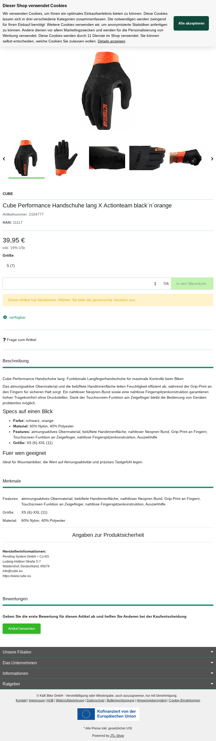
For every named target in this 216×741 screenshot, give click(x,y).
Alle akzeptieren (191, 23)
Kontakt (21, 700)
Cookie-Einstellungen (184, 700)
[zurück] (4, 159)
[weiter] (212, 159)
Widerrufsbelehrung (70, 700)
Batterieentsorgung (120, 700)
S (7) (13, 265)
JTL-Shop (117, 736)
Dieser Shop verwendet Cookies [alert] (35, 5)
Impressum (37, 700)
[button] (108, 652)
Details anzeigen (111, 41)
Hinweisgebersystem (152, 700)
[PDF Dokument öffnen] (108, 714)
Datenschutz (96, 700)
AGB (50, 700)
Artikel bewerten (21, 628)
